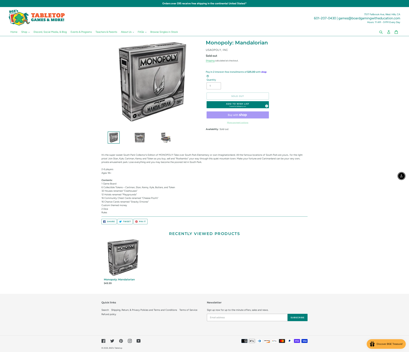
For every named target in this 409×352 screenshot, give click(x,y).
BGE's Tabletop (115, 348)
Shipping (210, 60)
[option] (112, 138)
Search (105, 310)
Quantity (211, 79)
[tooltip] (266, 106)
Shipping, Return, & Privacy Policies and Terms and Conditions (144, 310)
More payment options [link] (237, 122)
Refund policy (108, 314)
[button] (238, 104)
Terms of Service (188, 310)
